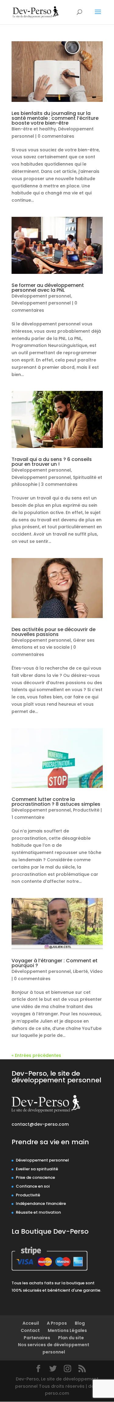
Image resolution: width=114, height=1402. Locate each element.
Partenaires (37, 1338)
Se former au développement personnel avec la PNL (48, 288)
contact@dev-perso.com (40, 1124)
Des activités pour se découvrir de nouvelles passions (53, 632)
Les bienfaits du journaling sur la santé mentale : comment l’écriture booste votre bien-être (55, 118)
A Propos (57, 1323)
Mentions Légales (67, 1330)
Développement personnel (41, 296)
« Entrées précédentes (36, 1055)
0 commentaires (56, 136)
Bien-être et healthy (34, 129)
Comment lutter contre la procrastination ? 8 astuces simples (56, 802)
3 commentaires (59, 484)
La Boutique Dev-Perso (50, 1231)
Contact (30, 1330)
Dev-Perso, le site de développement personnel (56, 1077)
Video (96, 971)
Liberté (80, 971)
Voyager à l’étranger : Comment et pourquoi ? (55, 963)
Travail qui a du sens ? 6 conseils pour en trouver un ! (52, 462)
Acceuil (30, 1323)
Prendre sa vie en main (50, 1142)
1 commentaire (28, 817)
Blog (80, 1323)
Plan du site (71, 1338)
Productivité (86, 810)
